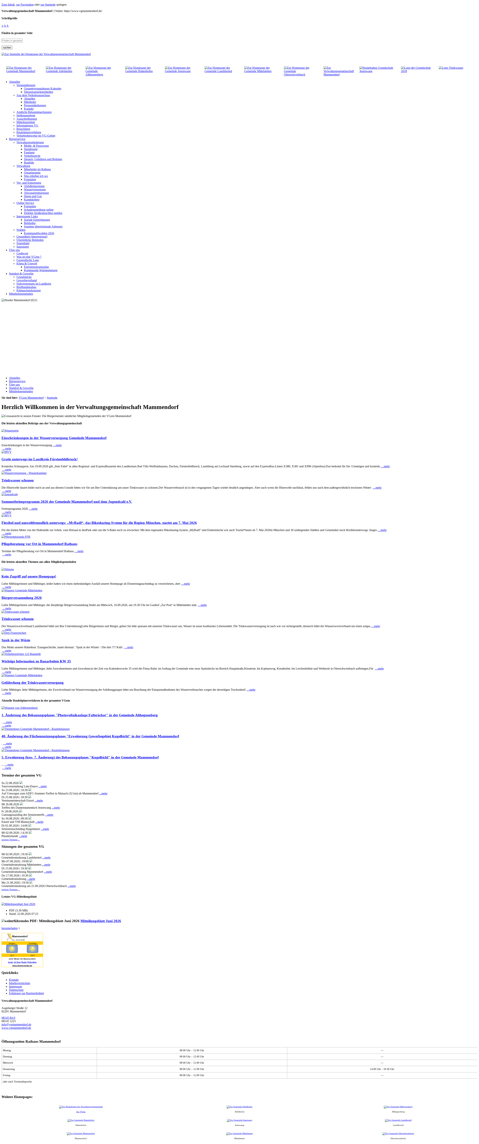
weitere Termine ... (10, 839)
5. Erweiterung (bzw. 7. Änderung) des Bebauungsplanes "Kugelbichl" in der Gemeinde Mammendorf (80, 757)
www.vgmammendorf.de (16, 1027)
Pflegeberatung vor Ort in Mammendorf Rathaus (39, 544)
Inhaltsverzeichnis (19, 983)
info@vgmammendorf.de (16, 1024)
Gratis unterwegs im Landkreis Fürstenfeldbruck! (39, 459)
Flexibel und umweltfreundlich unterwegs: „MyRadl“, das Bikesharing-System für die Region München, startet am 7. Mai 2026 (99, 523)
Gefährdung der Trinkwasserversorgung (32, 683)
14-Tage (17, 962)
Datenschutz (16, 989)
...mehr (43, 786)
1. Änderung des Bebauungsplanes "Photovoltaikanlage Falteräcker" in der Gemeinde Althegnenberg (79, 715)
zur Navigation (25, 4)
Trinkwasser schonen (17, 480)
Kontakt (14, 979)
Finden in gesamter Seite (17, 33)
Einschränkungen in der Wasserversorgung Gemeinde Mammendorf (53, 438)
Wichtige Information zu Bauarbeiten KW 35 (36, 661)
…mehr (57, 445)
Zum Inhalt (8, 4)
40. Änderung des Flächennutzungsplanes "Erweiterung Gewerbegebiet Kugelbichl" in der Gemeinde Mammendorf (90, 736)
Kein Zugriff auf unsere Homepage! (28, 576)
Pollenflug (31, 962)
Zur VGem (81, 1112)
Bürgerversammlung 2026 (21, 598)
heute (10, 962)
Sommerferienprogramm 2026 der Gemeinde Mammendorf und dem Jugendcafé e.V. (66, 502)
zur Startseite (48, 4)
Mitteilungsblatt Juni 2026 (100, 921)
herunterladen (9, 928)
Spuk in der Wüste (15, 640)
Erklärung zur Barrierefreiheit (26, 993)
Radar (24, 962)
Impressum (15, 986)
